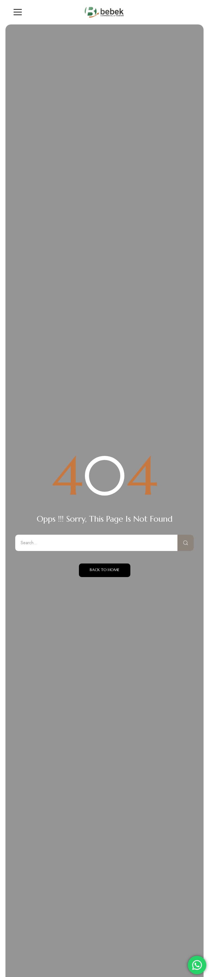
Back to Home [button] (104, 569)
